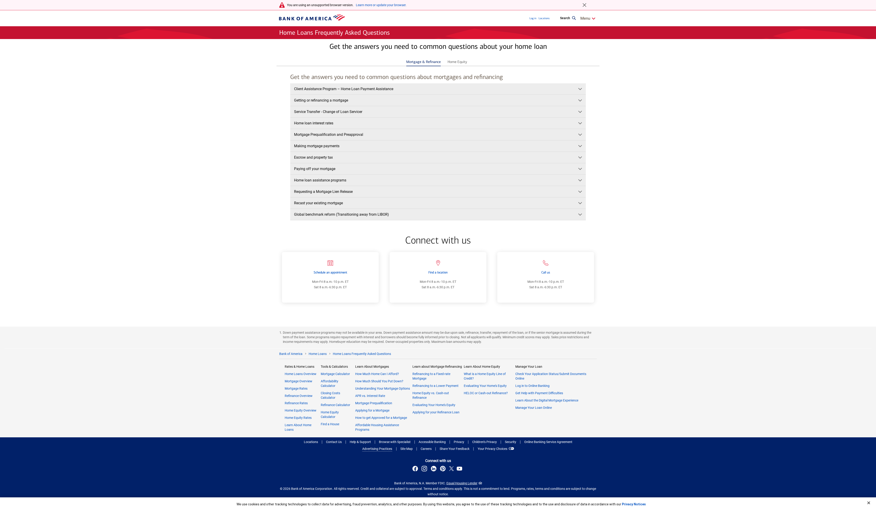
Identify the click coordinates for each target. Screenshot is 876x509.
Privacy (459, 442)
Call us (545, 272)
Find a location (438, 272)
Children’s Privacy (484, 442)
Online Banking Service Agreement (548, 442)
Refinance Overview (299, 396)
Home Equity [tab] (457, 62)
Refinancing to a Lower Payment (435, 386)
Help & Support (360, 442)
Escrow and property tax (313, 157)
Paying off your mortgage (314, 169)
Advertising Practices (377, 449)
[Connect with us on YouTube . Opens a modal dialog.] (460, 469)
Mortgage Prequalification (373, 403)
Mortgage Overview (298, 381)
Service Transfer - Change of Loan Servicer (328, 112)
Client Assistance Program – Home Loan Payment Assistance (343, 89)
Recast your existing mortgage (318, 203)
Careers (426, 449)
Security (510, 442)
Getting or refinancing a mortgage (321, 100)
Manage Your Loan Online (533, 407)
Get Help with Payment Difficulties (539, 393)
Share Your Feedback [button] (454, 449)
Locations (544, 18)
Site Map (406, 449)
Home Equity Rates (298, 418)
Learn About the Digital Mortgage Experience (546, 400)
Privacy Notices (634, 504)
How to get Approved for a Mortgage (381, 418)
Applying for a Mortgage (372, 410)
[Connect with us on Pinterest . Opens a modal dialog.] (443, 469)
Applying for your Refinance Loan (435, 412)
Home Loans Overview (300, 374)
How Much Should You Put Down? (379, 381)
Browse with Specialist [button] (395, 442)
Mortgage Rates (296, 388)
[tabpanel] (438, 148)
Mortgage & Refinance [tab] (423, 62)
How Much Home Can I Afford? (377, 374)
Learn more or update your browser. (381, 5)
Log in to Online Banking (532, 386)
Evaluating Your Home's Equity (433, 405)
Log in (532, 18)
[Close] (869, 503)
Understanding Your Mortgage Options (382, 388)
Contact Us (334, 442)
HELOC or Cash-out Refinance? (486, 393)
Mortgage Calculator (335, 374)
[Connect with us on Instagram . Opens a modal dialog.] (425, 469)
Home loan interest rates (313, 123)
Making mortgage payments (316, 146)
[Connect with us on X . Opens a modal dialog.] (451, 469)
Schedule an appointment (330, 272)
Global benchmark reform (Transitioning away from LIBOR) (341, 214)
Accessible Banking (432, 442)
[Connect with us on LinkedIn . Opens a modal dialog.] (434, 469)
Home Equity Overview (300, 410)
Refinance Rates (296, 403)
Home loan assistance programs (320, 180)
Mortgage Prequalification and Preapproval (328, 134)
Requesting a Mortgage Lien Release (323, 191)
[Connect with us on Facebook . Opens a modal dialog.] (415, 469)
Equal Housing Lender (461, 483)
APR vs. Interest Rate (370, 396)
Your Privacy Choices (492, 449)
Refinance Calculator (335, 405)
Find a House (330, 424)
